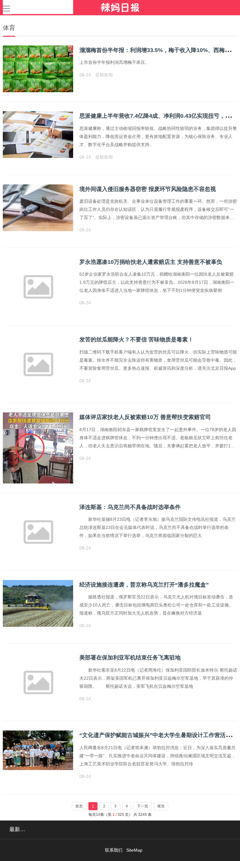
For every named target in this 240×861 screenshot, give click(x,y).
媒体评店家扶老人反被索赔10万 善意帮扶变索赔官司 (145, 417)
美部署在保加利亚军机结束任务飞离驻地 (130, 657)
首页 (79, 806)
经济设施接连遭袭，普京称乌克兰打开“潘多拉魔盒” (144, 585)
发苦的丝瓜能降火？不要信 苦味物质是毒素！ (136, 339)
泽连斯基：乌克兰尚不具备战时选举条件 (130, 507)
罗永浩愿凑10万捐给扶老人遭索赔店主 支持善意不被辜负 (150, 262)
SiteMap (134, 850)
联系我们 (113, 850)
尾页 (161, 806)
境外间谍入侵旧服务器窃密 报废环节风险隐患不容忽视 (147, 189)
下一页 (142, 806)
